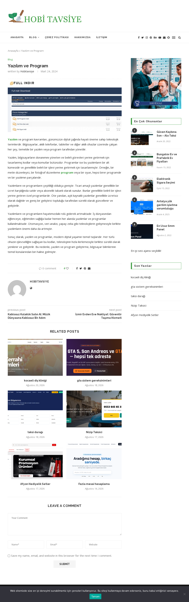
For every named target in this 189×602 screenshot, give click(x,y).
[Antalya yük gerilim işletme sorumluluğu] (142, 207)
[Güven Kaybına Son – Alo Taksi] (142, 137)
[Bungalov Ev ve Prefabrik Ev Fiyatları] (142, 160)
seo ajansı (144, 251)
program (66, 172)
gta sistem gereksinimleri (94, 380)
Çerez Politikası (57, 37)
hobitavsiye (27, 71)
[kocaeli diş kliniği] (35, 357)
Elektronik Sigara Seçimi (166, 180)
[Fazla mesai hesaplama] (93, 460)
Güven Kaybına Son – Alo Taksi (166, 133)
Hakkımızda (82, 37)
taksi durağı (35, 432)
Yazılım (13, 139)
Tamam (95, 596)
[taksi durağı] (35, 409)
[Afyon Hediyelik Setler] (35, 460)
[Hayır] (184, 594)
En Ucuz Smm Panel (166, 227)
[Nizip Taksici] (93, 409)
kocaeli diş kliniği (35, 380)
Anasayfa (17, 37)
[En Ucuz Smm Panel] (142, 231)
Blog (33, 37)
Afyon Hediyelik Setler (35, 483)
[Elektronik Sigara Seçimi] (142, 184)
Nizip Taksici (94, 432)
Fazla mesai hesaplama (94, 483)
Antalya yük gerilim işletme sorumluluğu (167, 205)
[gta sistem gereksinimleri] (93, 357)
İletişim (101, 37)
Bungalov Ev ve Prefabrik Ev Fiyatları (167, 158)
